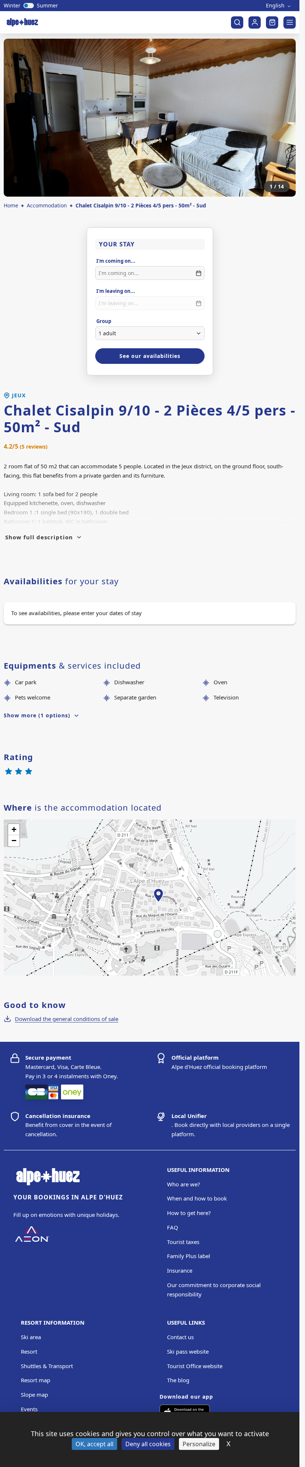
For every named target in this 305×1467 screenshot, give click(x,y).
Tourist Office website (194, 1366)
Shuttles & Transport (47, 1366)
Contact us (180, 1337)
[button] (158, 903)
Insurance (179, 1270)
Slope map (34, 1394)
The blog (178, 1380)
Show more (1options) (37, 715)
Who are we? (183, 1184)
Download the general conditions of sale (66, 1018)
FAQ (172, 1227)
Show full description (39, 537)
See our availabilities (149, 355)
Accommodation (47, 205)
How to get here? (189, 1212)
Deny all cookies (148, 1444)
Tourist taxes (183, 1241)
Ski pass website (188, 1351)
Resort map (35, 1380)
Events (29, 1409)
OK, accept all (94, 1444)
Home (11, 205)
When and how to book (197, 1198)
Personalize (199, 1444)
